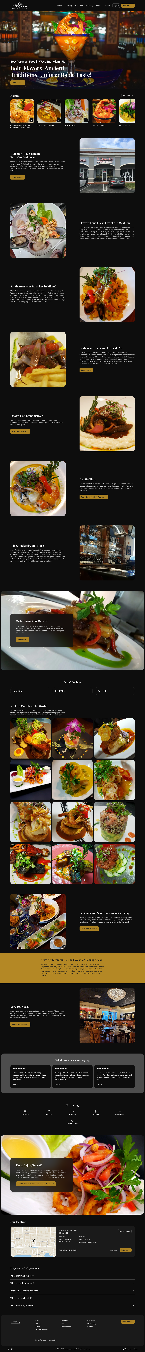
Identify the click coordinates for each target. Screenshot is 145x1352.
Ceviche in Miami (41, 1330)
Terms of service (40, 1340)
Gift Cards (79, 6)
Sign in (116, 6)
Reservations (66, 1327)
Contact (90, 1327)
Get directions (124, 1231)
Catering (89, 6)
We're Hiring (91, 1324)
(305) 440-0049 (84, 1240)
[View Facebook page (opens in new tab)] (8, 1349)
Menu (59, 6)
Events (37, 1327)
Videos (98, 6)
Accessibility (52, 1340)
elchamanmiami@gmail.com (88, 1242)
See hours (113, 1250)
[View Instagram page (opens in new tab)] (11, 1349)
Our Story (68, 6)
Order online (125, 1250)
